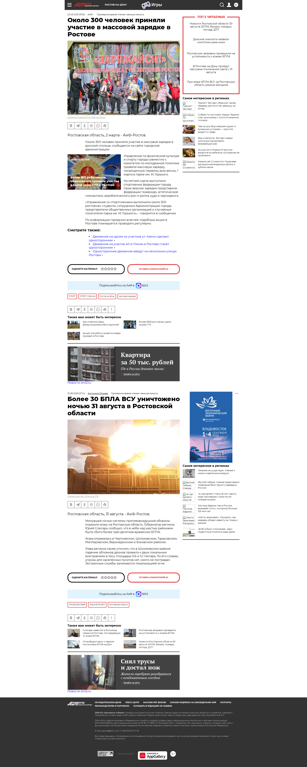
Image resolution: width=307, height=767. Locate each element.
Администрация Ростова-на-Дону (87, 117)
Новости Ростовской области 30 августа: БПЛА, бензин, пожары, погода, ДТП (211, 26)
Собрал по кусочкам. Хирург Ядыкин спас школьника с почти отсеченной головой (218, 117)
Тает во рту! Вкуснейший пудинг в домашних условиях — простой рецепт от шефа (217, 129)
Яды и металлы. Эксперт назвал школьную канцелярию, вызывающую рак (215, 141)
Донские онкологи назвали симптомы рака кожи (211, 41)
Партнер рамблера (125, 754)
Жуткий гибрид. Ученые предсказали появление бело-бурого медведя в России (218, 485)
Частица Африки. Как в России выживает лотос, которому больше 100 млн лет (217, 508)
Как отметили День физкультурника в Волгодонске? (101, 323)
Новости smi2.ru (79, 382)
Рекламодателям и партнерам (112, 706)
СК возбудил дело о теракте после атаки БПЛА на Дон (98, 643)
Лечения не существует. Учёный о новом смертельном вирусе (216, 472)
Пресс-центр (132, 702)
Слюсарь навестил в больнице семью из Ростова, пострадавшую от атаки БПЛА (101, 633)
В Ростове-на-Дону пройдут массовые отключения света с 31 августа (211, 69)
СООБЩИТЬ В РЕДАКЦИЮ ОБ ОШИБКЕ (152, 706)
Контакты (225, 702)
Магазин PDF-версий (154, 702)
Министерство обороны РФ (83, 496)
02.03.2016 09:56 (76, 14)
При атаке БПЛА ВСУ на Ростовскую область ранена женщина (211, 83)
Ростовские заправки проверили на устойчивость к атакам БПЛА (211, 55)
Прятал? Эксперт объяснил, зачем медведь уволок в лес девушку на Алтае (217, 106)
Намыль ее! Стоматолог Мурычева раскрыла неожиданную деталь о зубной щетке (217, 164)
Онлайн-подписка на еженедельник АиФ (193, 702)
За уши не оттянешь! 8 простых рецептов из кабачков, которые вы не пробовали (218, 152)
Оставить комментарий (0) (153, 269)
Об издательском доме (108, 702)
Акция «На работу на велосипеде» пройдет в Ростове (102, 334)
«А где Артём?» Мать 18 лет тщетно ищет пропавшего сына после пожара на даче (217, 497)
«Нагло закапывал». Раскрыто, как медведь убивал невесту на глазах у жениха (218, 520)
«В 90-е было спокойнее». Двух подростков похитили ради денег (216, 530)
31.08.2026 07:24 (76, 393)
